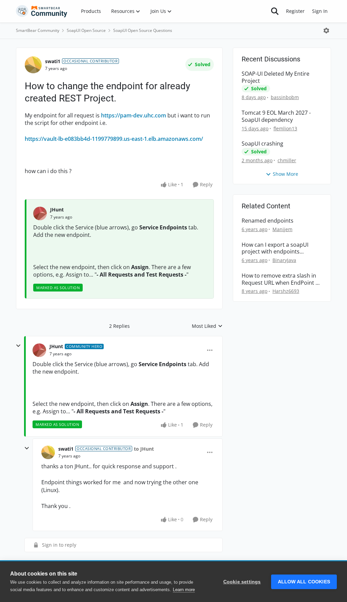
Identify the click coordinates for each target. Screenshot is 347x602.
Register (295, 11)
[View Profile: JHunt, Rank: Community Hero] (39, 350)
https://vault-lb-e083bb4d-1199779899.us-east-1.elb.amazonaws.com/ (114, 139)
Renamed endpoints (267, 220)
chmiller (287, 160)
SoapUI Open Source (86, 30)
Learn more (184, 589)
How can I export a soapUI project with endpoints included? (275, 248)
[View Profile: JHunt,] (40, 213)
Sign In (320, 11)
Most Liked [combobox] (207, 326)
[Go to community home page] (41, 11)
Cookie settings (242, 581)
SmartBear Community (37, 30)
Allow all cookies (304, 581)
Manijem (282, 229)
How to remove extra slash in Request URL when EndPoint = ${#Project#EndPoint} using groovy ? (280, 279)
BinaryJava (284, 260)
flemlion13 (285, 128)
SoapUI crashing (262, 143)
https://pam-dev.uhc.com (133, 115)
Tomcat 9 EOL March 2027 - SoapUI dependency (276, 116)
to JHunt (144, 449)
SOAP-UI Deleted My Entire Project (275, 77)
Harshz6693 (285, 291)
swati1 (52, 61)
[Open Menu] (326, 30)
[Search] (275, 11)
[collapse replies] (18, 346)
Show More (285, 174)
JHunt (57, 209)
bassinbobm (285, 97)
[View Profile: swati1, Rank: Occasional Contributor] (33, 64)
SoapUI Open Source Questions (142, 30)
